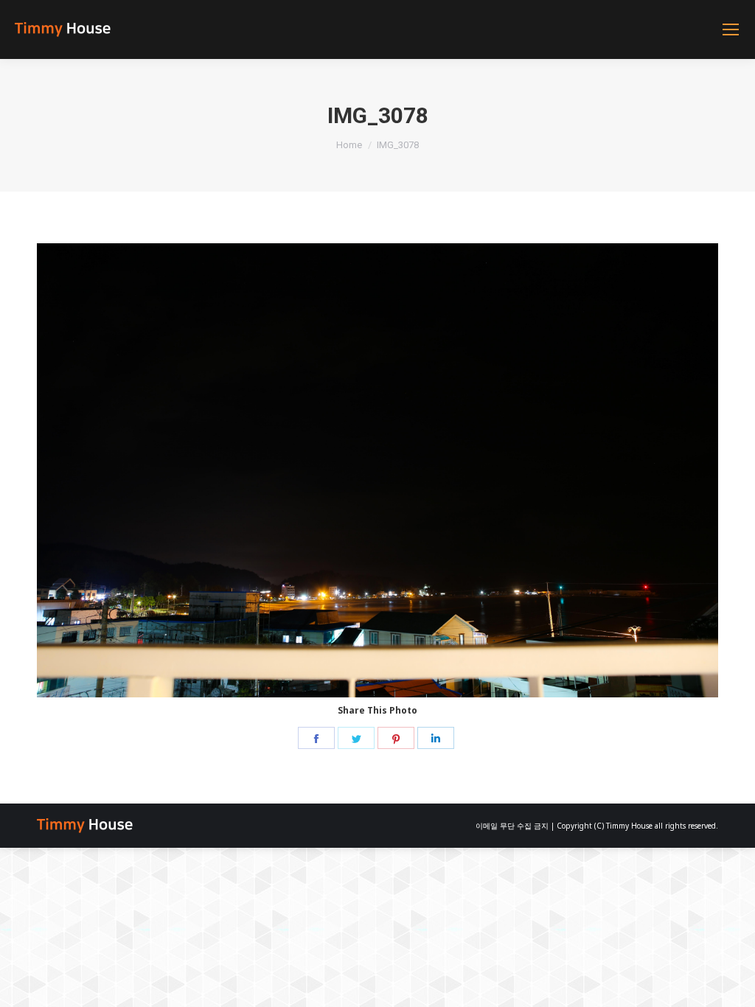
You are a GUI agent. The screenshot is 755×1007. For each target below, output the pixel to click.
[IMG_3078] (377, 470)
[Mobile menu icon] (730, 29)
